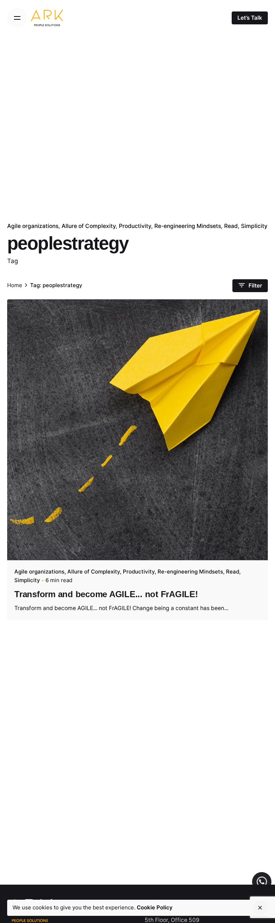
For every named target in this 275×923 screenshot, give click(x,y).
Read (231, 226)
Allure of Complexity (89, 226)
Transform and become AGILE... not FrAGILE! (106, 594)
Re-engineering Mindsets (187, 226)
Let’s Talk (249, 17)
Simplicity (254, 226)
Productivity (135, 226)
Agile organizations (32, 226)
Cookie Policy (155, 907)
